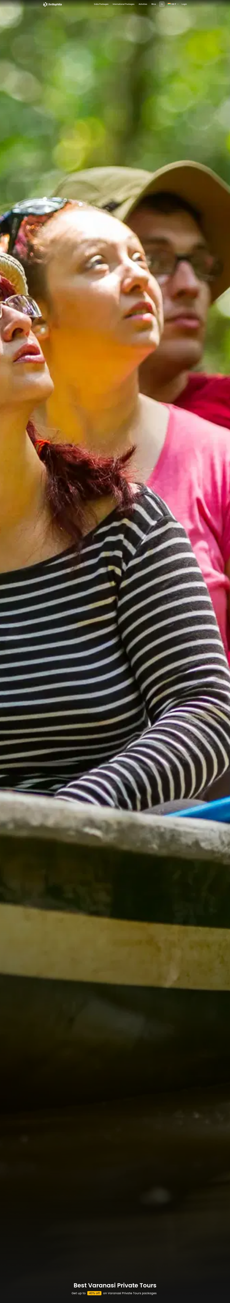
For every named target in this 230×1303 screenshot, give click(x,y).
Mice (153, 4)
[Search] (162, 4)
